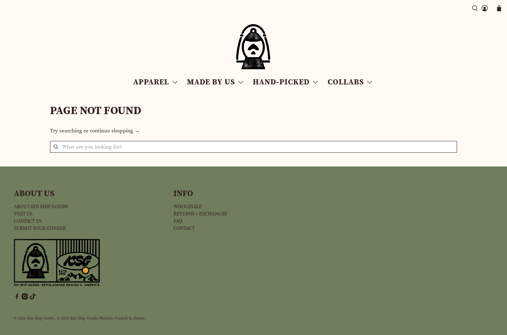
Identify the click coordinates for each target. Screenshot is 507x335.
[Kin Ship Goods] (253, 47)
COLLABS (346, 82)
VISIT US (23, 214)
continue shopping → (115, 130)
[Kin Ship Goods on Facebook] (17, 298)
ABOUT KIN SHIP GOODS (41, 206)
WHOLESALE (187, 206)
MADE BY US (211, 82)
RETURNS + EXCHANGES (200, 214)
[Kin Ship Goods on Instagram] (25, 298)
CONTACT (184, 228)
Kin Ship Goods (40, 318)
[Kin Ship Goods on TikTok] (33, 298)
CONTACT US (28, 221)
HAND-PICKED (281, 82)
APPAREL (151, 82)
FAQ (177, 221)
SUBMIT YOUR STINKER (40, 228)
